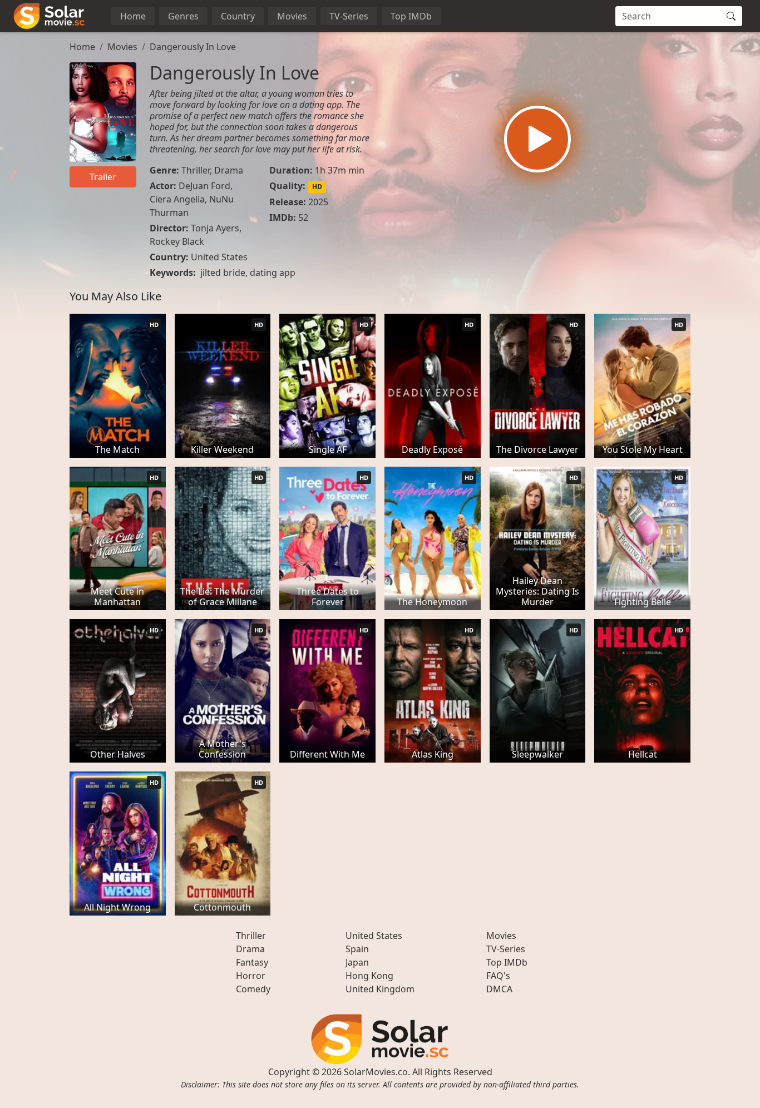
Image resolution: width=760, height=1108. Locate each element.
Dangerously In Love (193, 47)
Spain (357, 949)
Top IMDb (411, 16)
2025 (318, 202)
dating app (272, 272)
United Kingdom (380, 989)
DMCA (499, 989)
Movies (292, 16)
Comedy (253, 989)
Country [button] (238, 16)
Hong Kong (369, 976)
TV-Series (348, 16)
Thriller (195, 170)
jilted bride (222, 272)
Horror (250, 976)
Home (133, 16)
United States (219, 257)
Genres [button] (183, 16)
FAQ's (498, 976)
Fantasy (252, 962)
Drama (228, 170)
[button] (537, 139)
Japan (357, 962)
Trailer (103, 177)
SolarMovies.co (376, 1072)
